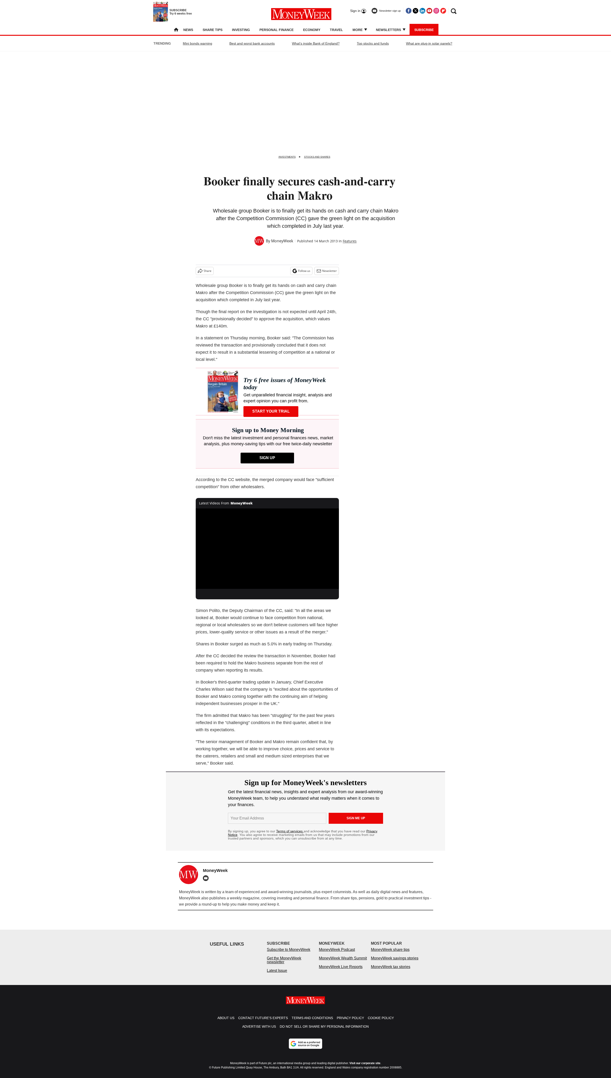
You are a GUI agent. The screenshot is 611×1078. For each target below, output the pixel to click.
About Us (225, 1023)
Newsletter (329, 271)
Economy (311, 30)
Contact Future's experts (263, 1023)
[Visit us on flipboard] (443, 11)
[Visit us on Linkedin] (422, 11)
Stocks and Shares (317, 156)
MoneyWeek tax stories (390, 971)
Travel (336, 30)
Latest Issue (277, 975)
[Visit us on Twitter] (415, 11)
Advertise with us (259, 1031)
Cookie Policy (381, 1023)
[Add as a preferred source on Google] (305, 1048)
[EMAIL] (207, 878)
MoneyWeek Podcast (337, 954)
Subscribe (424, 30)
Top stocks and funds (373, 43)
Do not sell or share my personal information (324, 1031)
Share (207, 271)
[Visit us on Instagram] (436, 11)
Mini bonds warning (197, 43)
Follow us (304, 271)
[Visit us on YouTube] (429, 11)
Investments (287, 156)
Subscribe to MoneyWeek (288, 954)
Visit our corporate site (364, 1068)
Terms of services (290, 831)
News (188, 30)
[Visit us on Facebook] (408, 11)
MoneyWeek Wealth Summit (343, 963)
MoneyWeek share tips (390, 954)
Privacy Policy (350, 1023)
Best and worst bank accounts (252, 43)
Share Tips (212, 30)
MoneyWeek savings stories (394, 963)
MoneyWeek (282, 241)
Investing (241, 30)
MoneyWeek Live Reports (341, 971)
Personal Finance (276, 30)
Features (350, 241)
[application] (267, 548)
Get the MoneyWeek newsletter (284, 965)
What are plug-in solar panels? (429, 43)
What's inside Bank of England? (316, 43)
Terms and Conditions (312, 1023)
